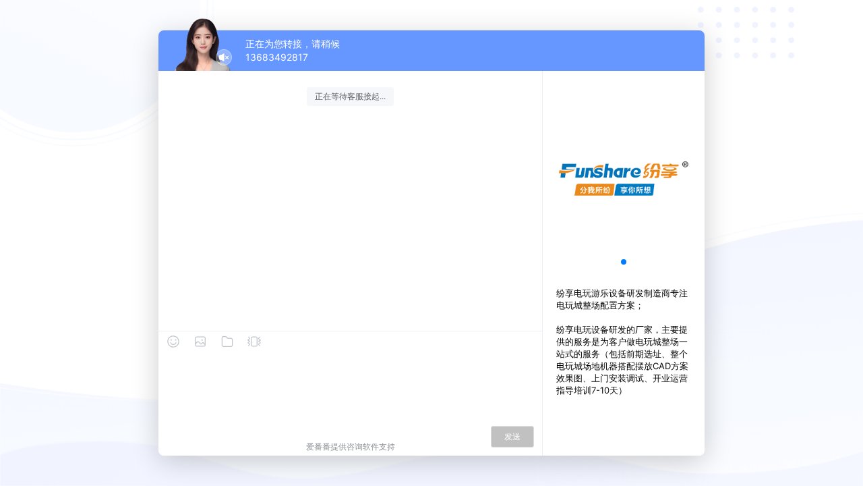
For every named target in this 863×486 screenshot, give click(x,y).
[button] (623, 262)
